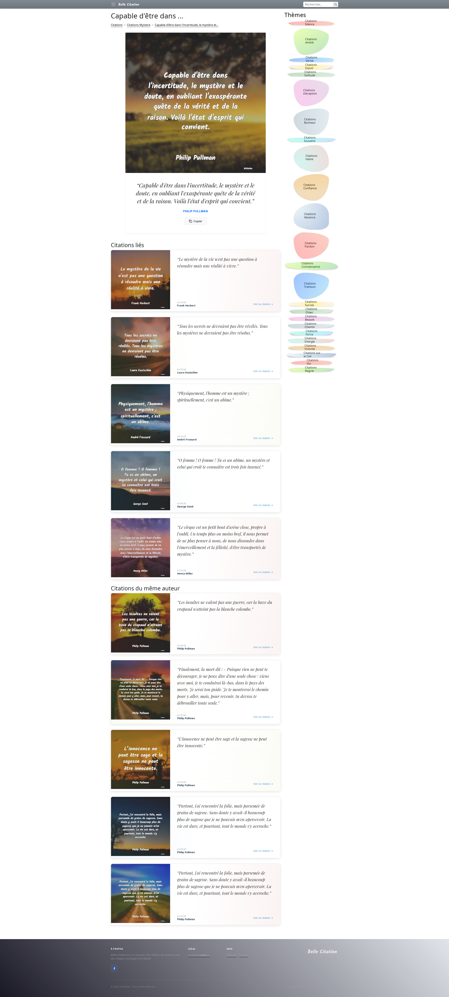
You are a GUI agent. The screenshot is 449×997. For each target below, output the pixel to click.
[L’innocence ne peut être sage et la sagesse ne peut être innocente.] (140, 759)
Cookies (205, 955)
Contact (243, 955)
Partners (232, 955)
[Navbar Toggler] (113, 4)
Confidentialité (197, 955)
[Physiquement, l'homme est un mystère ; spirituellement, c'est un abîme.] (140, 413)
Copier (197, 221)
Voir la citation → (263, 304)
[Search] (335, 4)
